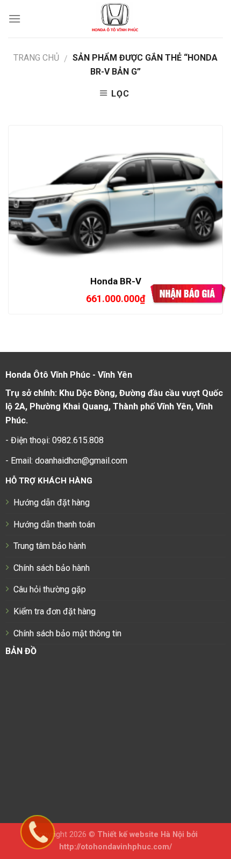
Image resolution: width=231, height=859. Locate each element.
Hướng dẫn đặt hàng (51, 502)
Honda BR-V (115, 281)
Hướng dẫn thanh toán (54, 524)
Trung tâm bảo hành (49, 546)
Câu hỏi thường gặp (49, 589)
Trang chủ (36, 58)
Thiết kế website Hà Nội (140, 834)
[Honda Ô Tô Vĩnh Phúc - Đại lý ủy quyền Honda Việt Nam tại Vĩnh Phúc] (116, 19)
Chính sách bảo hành (51, 568)
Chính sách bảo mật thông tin (67, 633)
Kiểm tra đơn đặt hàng (54, 611)
